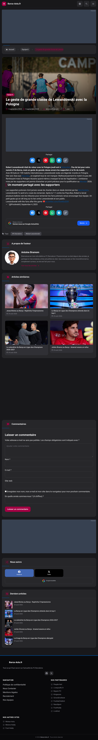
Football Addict (59, 701)
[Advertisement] (49, 26)
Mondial (83, 181)
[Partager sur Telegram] (59, 160)
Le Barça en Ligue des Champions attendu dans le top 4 (34, 611)
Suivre (82, 223)
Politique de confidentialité (14, 684)
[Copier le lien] (65, 160)
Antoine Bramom (52, 109)
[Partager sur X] (39, 160)
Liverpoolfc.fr (59, 688)
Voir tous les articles (29, 265)
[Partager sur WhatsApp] (52, 160)
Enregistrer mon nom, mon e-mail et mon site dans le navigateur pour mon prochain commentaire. (48, 491)
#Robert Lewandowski (33, 234)
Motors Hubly (10, 725)
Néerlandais (83, 190)
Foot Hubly (9, 728)
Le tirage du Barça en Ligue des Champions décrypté (33, 638)
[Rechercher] (86, 4)
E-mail (8, 470)
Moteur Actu (10, 721)
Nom (7, 459)
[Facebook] (47, 673)
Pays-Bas (26, 175)
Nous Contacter (9, 688)
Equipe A (10, 95)
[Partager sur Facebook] (32, 160)
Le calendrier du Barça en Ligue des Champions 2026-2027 (36, 620)
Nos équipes (8, 700)
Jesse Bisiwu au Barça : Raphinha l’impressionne (32, 602)
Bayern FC (57, 691)
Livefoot (57, 711)
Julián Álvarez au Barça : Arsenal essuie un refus (32, 629)
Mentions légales (10, 692)
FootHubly (57, 708)
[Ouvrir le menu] (93, 4)
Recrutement (8, 696)
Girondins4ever (59, 698)
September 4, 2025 (29, 204)
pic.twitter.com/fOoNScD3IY (57, 201)
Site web (8, 480)
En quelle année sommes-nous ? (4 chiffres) (24, 496)
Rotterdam (65, 167)
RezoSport (57, 704)
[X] (51, 673)
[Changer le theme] (80, 4)
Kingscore (57, 694)
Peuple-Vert (58, 684)
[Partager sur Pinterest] (45, 160)
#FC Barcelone (17, 234)
